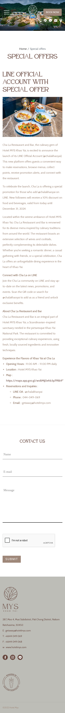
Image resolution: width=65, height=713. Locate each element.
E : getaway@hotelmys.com (17, 630)
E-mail (7, 471)
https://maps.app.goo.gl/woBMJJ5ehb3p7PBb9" (34, 380)
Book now (52, 12)
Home (23, 48)
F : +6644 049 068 (12, 641)
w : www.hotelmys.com (14, 647)
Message (8, 490)
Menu (6, 12)
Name (7, 454)
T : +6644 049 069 (12, 636)
